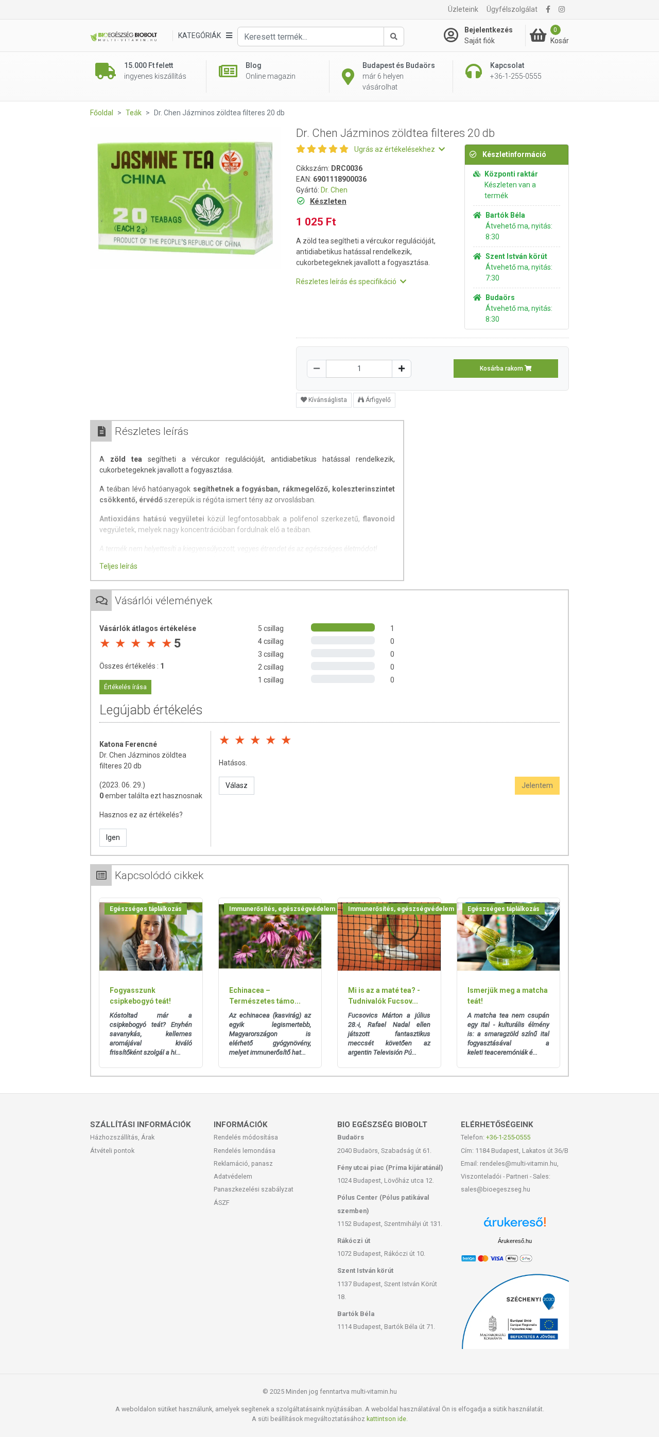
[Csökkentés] (316, 369)
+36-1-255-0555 (508, 1137)
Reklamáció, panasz (243, 1163)
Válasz (237, 785)
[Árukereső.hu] (515, 1225)
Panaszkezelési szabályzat (253, 1189)
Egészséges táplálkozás (146, 909)
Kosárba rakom (502, 368)
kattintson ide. (387, 1419)
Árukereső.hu (515, 1241)
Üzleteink (463, 9)
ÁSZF (222, 1202)
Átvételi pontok (112, 1150)
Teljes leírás (118, 566)
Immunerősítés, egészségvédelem (282, 909)
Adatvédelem (233, 1176)
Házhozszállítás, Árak (122, 1137)
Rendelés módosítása (246, 1137)
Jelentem (537, 785)
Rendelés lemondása (244, 1150)
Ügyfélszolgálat (512, 9)
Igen (113, 837)
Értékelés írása (125, 687)
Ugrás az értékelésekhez (395, 149)
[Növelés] (401, 369)
